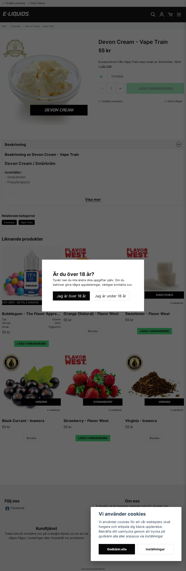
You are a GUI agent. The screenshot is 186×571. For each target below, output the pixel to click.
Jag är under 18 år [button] (110, 296)
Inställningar (155, 549)
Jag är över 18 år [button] (71, 296)
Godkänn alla (117, 549)
